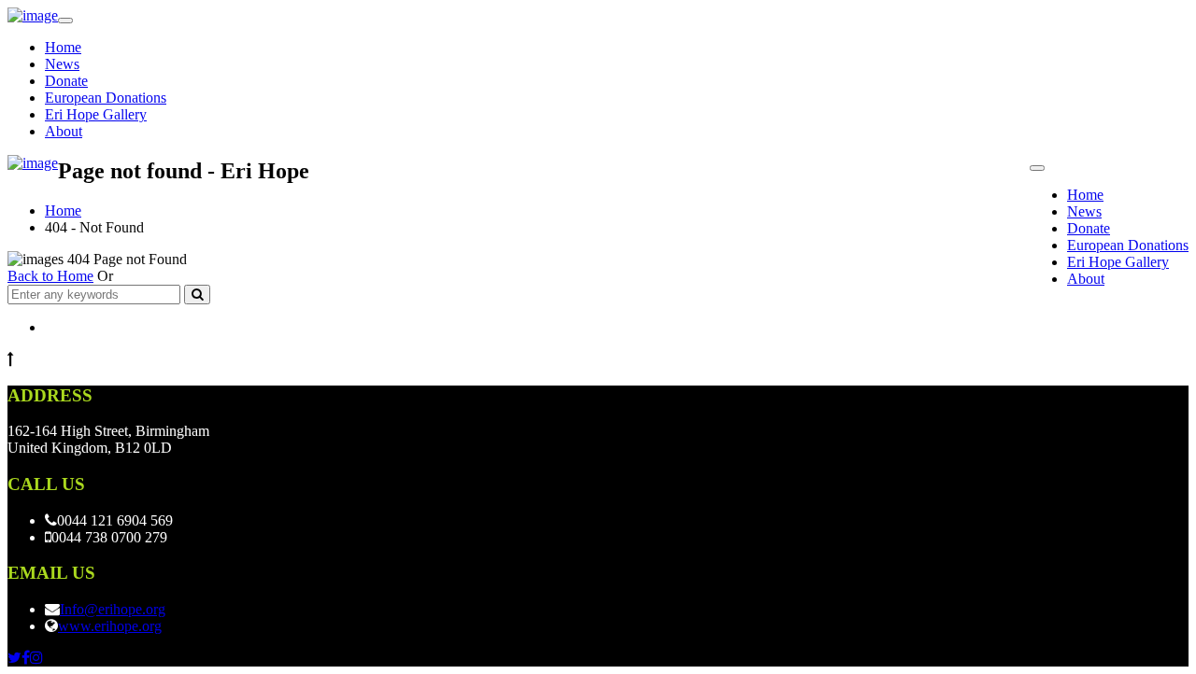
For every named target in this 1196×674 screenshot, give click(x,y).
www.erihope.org (110, 626)
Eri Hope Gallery (96, 114)
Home (63, 47)
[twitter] (14, 658)
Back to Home (50, 276)
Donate (66, 81)
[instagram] (36, 658)
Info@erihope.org (112, 609)
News (62, 64)
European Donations (105, 97)
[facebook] (25, 658)
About (63, 131)
